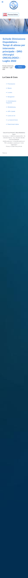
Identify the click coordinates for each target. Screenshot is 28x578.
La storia (10, 92)
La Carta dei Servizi (13, 120)
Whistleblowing (12, 107)
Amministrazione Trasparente (11, 101)
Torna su (4, 153)
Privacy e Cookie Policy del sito (14, 146)
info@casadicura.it (7, 141)
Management (11, 96)
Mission (10, 88)
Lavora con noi (11, 115)
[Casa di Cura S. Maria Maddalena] (14, 5)
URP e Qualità (11, 111)
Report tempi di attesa (13, 124)
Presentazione (11, 84)
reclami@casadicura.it (19, 141)
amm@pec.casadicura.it (13, 143)
